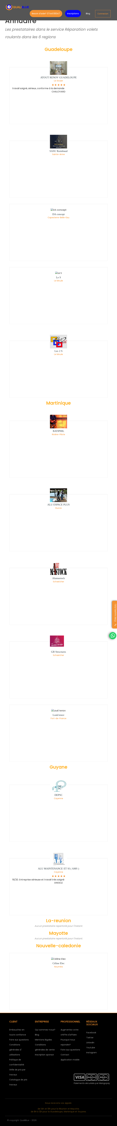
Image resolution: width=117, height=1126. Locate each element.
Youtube (90, 1047)
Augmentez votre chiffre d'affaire (69, 1032)
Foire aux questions (19, 1039)
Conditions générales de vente (45, 1047)
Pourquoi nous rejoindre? (68, 1042)
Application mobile (70, 1059)
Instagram (91, 1052)
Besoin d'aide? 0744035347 (46, 13)
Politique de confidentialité (16, 1062)
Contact (65, 1054)
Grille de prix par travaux (17, 1072)
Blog (88, 13)
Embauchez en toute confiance (17, 1032)
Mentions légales (43, 1039)
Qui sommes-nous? (45, 1029)
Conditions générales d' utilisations (15, 1049)
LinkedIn (90, 1042)
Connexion (102, 13)
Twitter (89, 1037)
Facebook (91, 1032)
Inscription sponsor (44, 1054)
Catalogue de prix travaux (18, 1082)
